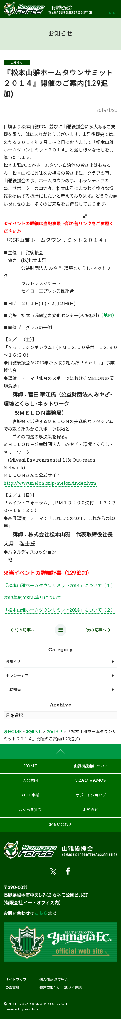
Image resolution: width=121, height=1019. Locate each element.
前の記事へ (24, 630)
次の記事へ (96, 630)
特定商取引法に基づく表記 (60, 988)
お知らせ (17, 62)
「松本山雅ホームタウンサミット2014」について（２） (59, 610)
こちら (41, 913)
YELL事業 (30, 795)
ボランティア (17, 675)
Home (30, 766)
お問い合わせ (60, 824)
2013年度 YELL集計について (32, 597)
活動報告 (13, 689)
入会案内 (30, 780)
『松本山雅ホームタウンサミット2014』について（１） (59, 585)
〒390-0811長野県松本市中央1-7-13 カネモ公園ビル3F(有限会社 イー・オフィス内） (46, 895)
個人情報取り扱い (53, 979)
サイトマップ (15, 979)
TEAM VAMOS (90, 780)
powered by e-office (21, 1009)
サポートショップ (90, 795)
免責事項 (12, 988)
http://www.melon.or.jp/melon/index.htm (50, 483)
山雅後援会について (91, 766)
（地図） (108, 315)
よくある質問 (30, 810)
